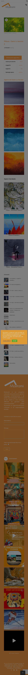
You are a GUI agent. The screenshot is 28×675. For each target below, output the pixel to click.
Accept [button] (14, 340)
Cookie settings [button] (7, 340)
